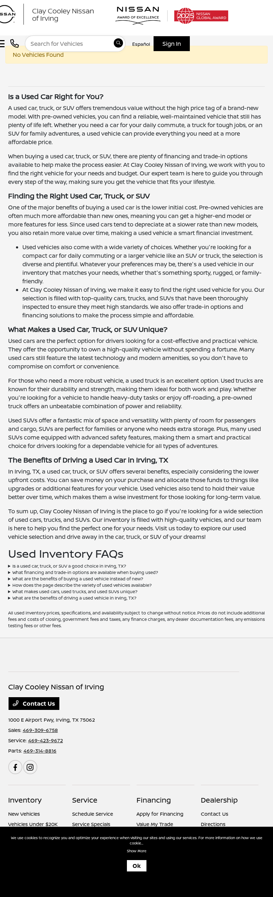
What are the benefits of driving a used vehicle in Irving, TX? (74, 598)
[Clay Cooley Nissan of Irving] (58, 13)
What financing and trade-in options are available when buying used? (85, 572)
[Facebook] (15, 767)
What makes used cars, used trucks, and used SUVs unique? (75, 592)
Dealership (219, 800)
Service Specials (91, 824)
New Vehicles (24, 813)
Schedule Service (92, 813)
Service (84, 800)
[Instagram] (30, 767)
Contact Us (38, 703)
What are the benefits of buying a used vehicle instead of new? (77, 579)
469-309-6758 (40, 730)
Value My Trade (154, 824)
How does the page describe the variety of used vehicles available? (82, 585)
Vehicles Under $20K (33, 824)
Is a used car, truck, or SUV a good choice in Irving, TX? (69, 566)
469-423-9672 (45, 740)
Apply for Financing (159, 813)
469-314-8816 (40, 750)
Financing (153, 800)
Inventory (25, 800)
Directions (213, 824)
